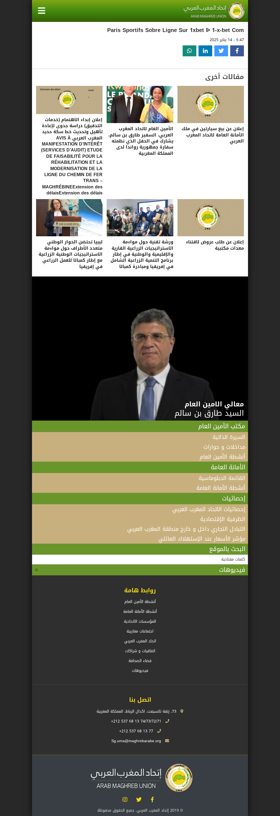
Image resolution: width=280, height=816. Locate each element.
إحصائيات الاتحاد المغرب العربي (208, 509)
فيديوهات (232, 569)
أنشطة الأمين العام (222, 456)
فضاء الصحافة (140, 661)
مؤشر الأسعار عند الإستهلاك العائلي (201, 539)
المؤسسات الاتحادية (140, 621)
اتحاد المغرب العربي (140, 641)
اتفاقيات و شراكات (140, 651)
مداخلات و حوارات (224, 447)
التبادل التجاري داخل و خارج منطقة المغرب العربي (186, 529)
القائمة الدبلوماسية (222, 478)
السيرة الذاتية (228, 437)
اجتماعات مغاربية (140, 631)
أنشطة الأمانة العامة (220, 488)
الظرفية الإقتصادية (222, 519)
